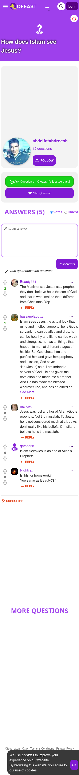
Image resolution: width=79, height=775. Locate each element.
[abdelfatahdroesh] (17, 151)
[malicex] (14, 407)
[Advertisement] (39, 97)
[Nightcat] (14, 471)
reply (29, 307)
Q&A (25, 748)
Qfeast (12, 748)
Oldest (73, 212)
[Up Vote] (5, 282)
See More (27, 391)
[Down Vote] (5, 294)
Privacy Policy (65, 748)
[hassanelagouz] (14, 317)
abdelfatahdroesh (50, 141)
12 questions (42, 148)
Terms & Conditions (42, 748)
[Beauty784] (14, 283)
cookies (28, 754)
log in (72, 6)
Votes (57, 212)
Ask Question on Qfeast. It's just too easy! (42, 181)
